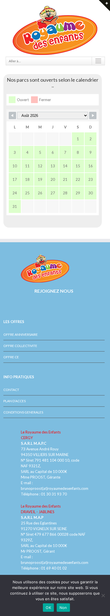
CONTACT (11, 390)
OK (48, 607)
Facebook (4, 304)
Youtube (15, 307)
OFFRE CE (11, 357)
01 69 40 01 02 (53, 568)
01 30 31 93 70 (54, 494)
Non (63, 607)
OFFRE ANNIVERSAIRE (20, 334)
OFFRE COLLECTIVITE (20, 346)
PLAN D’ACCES (14, 401)
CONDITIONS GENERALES (23, 412)
